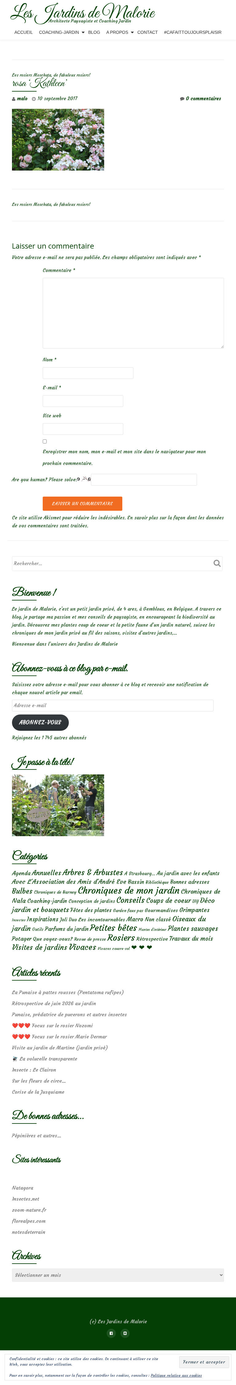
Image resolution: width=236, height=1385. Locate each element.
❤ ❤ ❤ (141, 947)
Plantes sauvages (193, 929)
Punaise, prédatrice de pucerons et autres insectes (69, 1014)
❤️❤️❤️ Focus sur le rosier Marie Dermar (59, 1036)
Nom (50, 360)
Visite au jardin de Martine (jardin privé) (60, 1048)
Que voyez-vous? (53, 939)
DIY (195, 901)
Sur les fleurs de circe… (39, 1081)
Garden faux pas (128, 910)
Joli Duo (68, 920)
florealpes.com (28, 1221)
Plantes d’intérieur (152, 930)
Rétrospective (152, 939)
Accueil (23, 32)
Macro (135, 919)
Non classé (158, 919)
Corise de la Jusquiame (38, 1092)
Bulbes (22, 891)
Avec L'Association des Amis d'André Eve (69, 881)
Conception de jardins (92, 901)
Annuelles (46, 873)
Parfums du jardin (66, 929)
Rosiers (121, 937)
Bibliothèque (157, 882)
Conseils (130, 900)
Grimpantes (194, 910)
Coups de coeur (168, 901)
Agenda (21, 873)
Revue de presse (90, 939)
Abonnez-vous (40, 722)
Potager (21, 938)
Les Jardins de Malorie (82, 13)
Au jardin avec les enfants (188, 873)
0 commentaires (203, 98)
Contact (147, 32)
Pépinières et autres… (36, 1135)
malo (22, 98)
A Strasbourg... (139, 873)
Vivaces (82, 947)
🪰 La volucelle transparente (44, 1059)
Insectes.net (25, 1199)
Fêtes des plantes (91, 910)
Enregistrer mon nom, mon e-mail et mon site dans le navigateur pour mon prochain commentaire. (124, 457)
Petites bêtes (113, 928)
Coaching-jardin (47, 901)
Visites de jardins (39, 947)
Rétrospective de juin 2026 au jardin (54, 1003)
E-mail (52, 388)
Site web (52, 416)
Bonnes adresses (189, 882)
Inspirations (42, 919)
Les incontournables (101, 919)
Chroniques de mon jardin (128, 890)
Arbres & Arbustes (93, 872)
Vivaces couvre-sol (114, 948)
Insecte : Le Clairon (34, 1070)
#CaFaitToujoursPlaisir (193, 32)
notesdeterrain (28, 1232)
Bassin (136, 881)
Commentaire (59, 270)
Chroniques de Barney (55, 892)
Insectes (19, 920)
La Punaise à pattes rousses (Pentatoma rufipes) (68, 992)
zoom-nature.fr (29, 1210)
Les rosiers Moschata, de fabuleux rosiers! (51, 75)
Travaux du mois (191, 938)
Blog (94, 32)
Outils (37, 929)
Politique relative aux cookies (176, 1375)
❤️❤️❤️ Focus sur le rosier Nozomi (52, 1025)
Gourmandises (161, 910)
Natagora (22, 1188)
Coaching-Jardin (59, 32)
